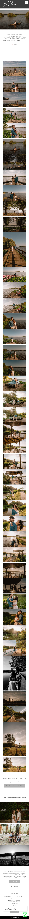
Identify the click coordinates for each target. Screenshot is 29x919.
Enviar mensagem (15, 898)
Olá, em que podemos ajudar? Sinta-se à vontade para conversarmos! (13, 908)
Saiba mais (14, 881)
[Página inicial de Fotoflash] (10, 4)
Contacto (14, 911)
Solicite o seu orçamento (14, 785)
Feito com (14, 917)
